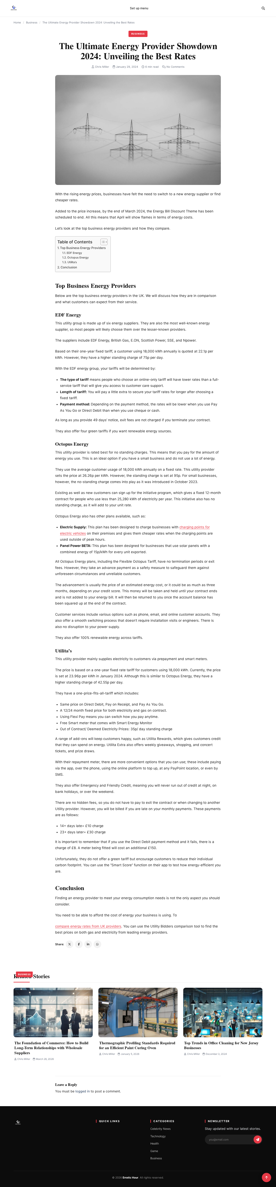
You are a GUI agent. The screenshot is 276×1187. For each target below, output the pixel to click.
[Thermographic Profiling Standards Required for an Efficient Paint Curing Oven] (138, 1012)
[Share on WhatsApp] (97, 944)
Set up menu (139, 8)
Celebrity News (160, 1128)
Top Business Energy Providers (83, 248)
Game (154, 1151)
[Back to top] (266, 1177)
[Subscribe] (258, 1139)
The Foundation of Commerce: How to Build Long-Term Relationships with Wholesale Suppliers (51, 1047)
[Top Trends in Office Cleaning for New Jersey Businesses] (222, 1012)
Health (154, 1143)
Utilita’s (72, 262)
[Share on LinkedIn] (88, 944)
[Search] (263, 8)
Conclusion (69, 267)
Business (31, 22)
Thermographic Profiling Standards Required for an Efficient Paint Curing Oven (137, 1045)
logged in (82, 1091)
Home (17, 22)
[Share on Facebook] (79, 944)
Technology (158, 1136)
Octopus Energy (78, 257)
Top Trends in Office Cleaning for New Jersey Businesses (221, 1045)
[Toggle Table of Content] (101, 241)
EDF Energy (74, 252)
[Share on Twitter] (69, 944)
